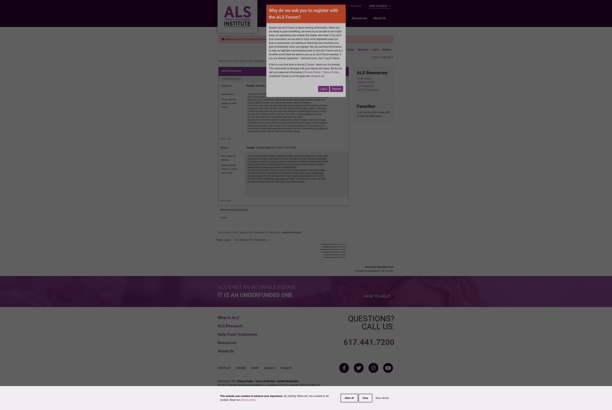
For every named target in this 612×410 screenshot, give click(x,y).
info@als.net (317, 76)
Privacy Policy (312, 72)
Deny (365, 398)
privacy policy (248, 399)
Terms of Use (330, 72)
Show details (382, 398)
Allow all (349, 398)
